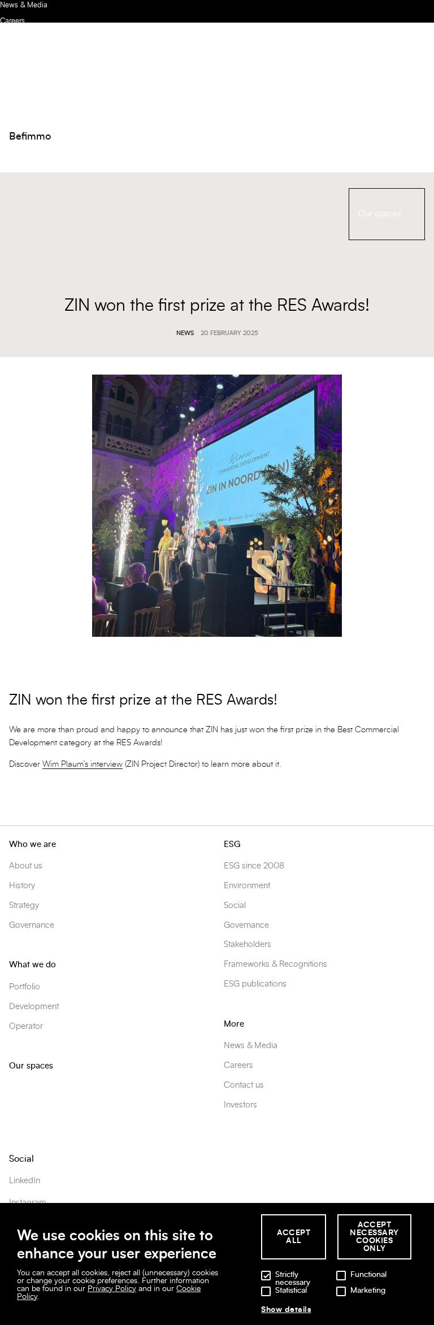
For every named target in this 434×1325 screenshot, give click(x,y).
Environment (247, 885)
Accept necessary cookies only (374, 1237)
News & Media (23, 5)
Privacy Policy (112, 1289)
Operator (26, 1026)
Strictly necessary (292, 1279)
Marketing (367, 1290)
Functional (368, 1275)
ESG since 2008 (254, 866)
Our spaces (31, 1066)
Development (34, 1006)
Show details (286, 1310)
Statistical (291, 1290)
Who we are (32, 844)
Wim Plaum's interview (82, 764)
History (22, 885)
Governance (31, 925)
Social (235, 905)
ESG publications (255, 984)
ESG (232, 844)
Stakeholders (247, 944)
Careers (12, 21)
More (234, 1024)
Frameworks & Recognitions (275, 964)
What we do (32, 965)
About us (25, 866)
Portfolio (24, 987)
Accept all (293, 1237)
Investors (240, 1105)
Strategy (24, 905)
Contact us (244, 1085)
